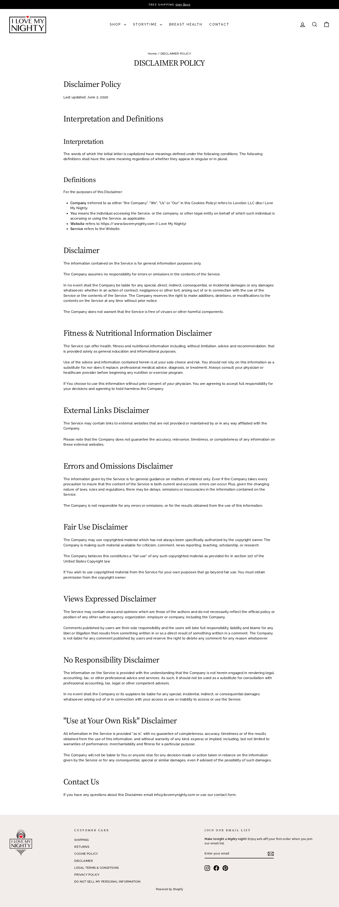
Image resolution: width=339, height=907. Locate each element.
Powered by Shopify (169, 889)
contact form (225, 795)
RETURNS (81, 846)
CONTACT (219, 24)
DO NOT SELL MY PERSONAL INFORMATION (107, 881)
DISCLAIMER (83, 861)
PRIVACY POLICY (87, 874)
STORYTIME (146, 24)
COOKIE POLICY (86, 853)
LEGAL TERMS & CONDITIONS (96, 867)
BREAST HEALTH (185, 24)
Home (152, 53)
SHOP (116, 24)
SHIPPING (81, 840)
